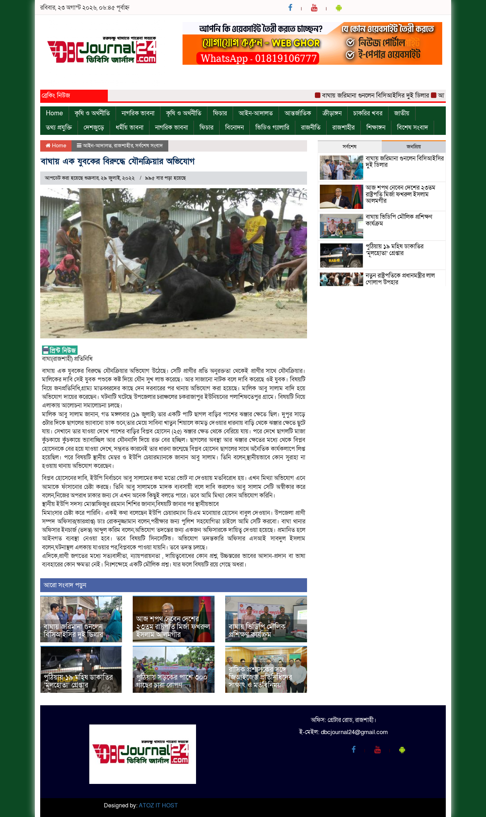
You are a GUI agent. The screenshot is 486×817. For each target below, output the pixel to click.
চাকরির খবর (367, 113)
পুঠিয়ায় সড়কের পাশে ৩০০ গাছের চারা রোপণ (171, 681)
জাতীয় (402, 113)
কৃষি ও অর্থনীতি (92, 113)
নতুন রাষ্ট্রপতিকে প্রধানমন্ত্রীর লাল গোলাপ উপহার (400, 279)
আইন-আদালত (256, 113)
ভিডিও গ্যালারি (272, 127)
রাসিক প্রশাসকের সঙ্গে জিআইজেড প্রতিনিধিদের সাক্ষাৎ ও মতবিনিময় (260, 677)
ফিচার (220, 113)
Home (54, 113)
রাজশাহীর (343, 127)
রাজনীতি (311, 127)
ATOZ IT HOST (158, 806)
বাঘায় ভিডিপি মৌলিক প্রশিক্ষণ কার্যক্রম (257, 630)
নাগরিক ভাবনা (138, 113)
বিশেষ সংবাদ (412, 127)
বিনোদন (234, 127)
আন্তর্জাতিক (298, 113)
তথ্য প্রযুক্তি (59, 127)
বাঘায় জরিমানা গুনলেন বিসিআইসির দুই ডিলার (359, 95)
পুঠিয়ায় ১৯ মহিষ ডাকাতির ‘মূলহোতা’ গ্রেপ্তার (78, 681)
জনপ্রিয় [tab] (414, 146)
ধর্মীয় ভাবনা (129, 127)
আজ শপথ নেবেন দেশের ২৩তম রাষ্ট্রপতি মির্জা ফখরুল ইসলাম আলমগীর (173, 627)
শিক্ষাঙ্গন (375, 127)
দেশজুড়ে (94, 127)
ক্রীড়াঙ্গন (332, 113)
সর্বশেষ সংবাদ (149, 145)
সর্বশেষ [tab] (349, 146)
